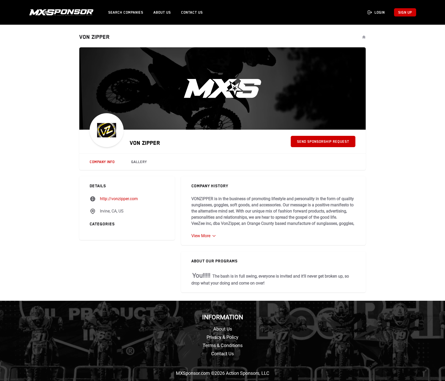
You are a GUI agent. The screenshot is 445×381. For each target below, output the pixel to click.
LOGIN (379, 12)
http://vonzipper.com (119, 198)
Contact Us (222, 353)
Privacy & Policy (222, 337)
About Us (222, 329)
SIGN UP (405, 12)
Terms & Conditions (223, 345)
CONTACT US (192, 12)
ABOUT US (162, 12)
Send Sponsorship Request (323, 141)
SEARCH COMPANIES (125, 12)
